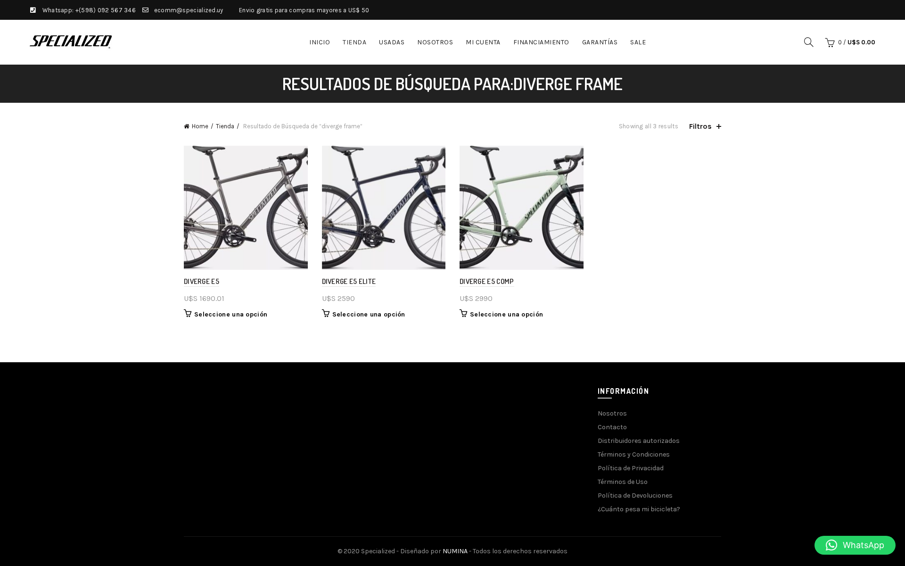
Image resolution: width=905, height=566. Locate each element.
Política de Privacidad (631, 468)
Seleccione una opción (230, 314)
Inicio (319, 42)
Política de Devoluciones (635, 495)
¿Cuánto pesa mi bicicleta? (639, 509)
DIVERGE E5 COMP (487, 281)
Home (200, 126)
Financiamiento (541, 42)
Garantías (600, 42)
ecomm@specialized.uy (188, 10)
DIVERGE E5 (201, 281)
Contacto (612, 427)
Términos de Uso (623, 482)
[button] (855, 545)
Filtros (700, 126)
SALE (638, 42)
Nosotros (435, 42)
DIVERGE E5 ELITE (349, 281)
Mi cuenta (483, 42)
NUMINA (455, 551)
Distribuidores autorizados (639, 441)
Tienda (354, 42)
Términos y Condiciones (634, 454)
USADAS (391, 42)
